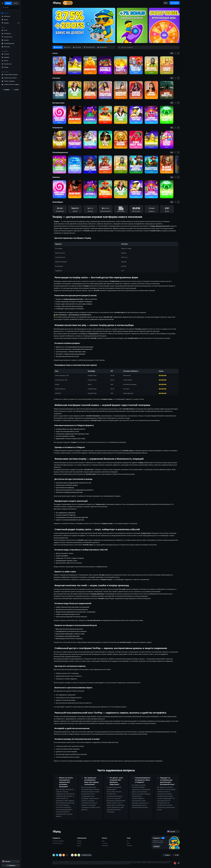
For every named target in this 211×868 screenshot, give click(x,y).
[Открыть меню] (2, 3)
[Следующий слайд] (178, 53)
